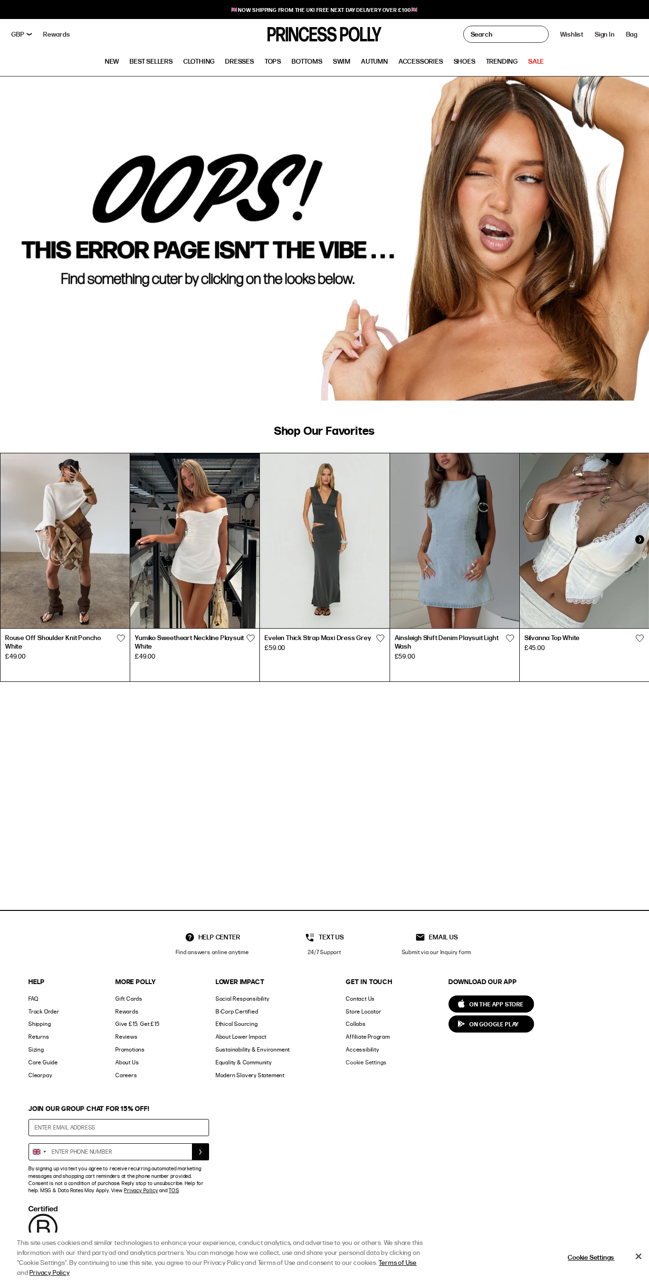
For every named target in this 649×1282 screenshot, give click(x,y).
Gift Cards (129, 998)
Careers (126, 1075)
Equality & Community (244, 1062)
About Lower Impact (241, 1036)
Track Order (44, 1011)
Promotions (130, 1049)
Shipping (40, 1023)
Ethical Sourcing (237, 1023)
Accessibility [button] (362, 1049)
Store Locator (363, 1011)
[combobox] (39, 1152)
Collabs (356, 1023)
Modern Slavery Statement (250, 1075)
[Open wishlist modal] (120, 638)
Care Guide (43, 1062)
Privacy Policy (141, 1190)
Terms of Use (398, 1262)
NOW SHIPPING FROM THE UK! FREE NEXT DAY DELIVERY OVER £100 (324, 9)
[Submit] (200, 1151)
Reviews (126, 1036)
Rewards (127, 1011)
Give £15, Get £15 (137, 1023)
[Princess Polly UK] (324, 34)
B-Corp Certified (237, 1011)
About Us (127, 1062)
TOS (174, 1190)
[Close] (638, 1256)
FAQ (33, 998)
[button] (632, 34)
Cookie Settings (366, 1062)
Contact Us (360, 998)
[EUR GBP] (21, 34)
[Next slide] (639, 539)
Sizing (36, 1049)
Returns (39, 1036)
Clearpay (40, 1075)
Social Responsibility (242, 998)
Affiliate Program (368, 1036)
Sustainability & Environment (253, 1049)
